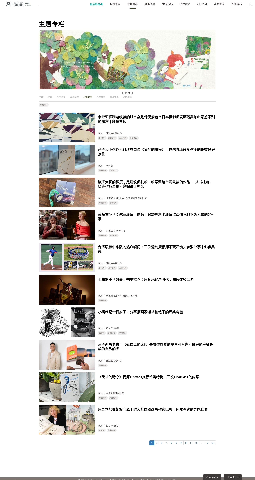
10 (196, 443)
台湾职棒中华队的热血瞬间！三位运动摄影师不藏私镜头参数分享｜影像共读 (156, 249)
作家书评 (113, 203)
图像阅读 (111, 333)
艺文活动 (167, 4)
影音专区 (115, 4)
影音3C (102, 138)
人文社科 (113, 235)
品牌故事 (101, 97)
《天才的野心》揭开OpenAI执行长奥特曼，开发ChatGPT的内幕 (148, 377)
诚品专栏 (74, 97)
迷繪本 (101, 333)
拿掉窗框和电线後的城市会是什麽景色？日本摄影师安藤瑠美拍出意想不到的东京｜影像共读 (156, 119)
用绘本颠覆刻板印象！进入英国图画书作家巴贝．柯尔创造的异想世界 (153, 409)
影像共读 (133, 138)
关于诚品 (237, 4)
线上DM (202, 4)
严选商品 (185, 4)
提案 (50, 97)
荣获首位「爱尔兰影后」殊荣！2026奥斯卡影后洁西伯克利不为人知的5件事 (155, 217)
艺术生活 (127, 97)
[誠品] (19, 4)
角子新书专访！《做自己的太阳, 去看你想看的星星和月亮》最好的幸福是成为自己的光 (155, 346)
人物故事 (87, 97)
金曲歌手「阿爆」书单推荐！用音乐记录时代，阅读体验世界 (146, 279)
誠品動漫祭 (96, 4)
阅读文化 (114, 97)
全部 (41, 97)
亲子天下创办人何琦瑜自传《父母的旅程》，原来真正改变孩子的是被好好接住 (156, 152)
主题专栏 (133, 4)
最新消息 (150, 4)
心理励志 (113, 170)
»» (213, 443)
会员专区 (219, 4)
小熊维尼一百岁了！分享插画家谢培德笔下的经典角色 (140, 312)
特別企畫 (61, 97)
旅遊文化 (111, 138)
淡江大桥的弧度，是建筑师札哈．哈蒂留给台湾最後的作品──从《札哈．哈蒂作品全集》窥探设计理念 (155, 184)
